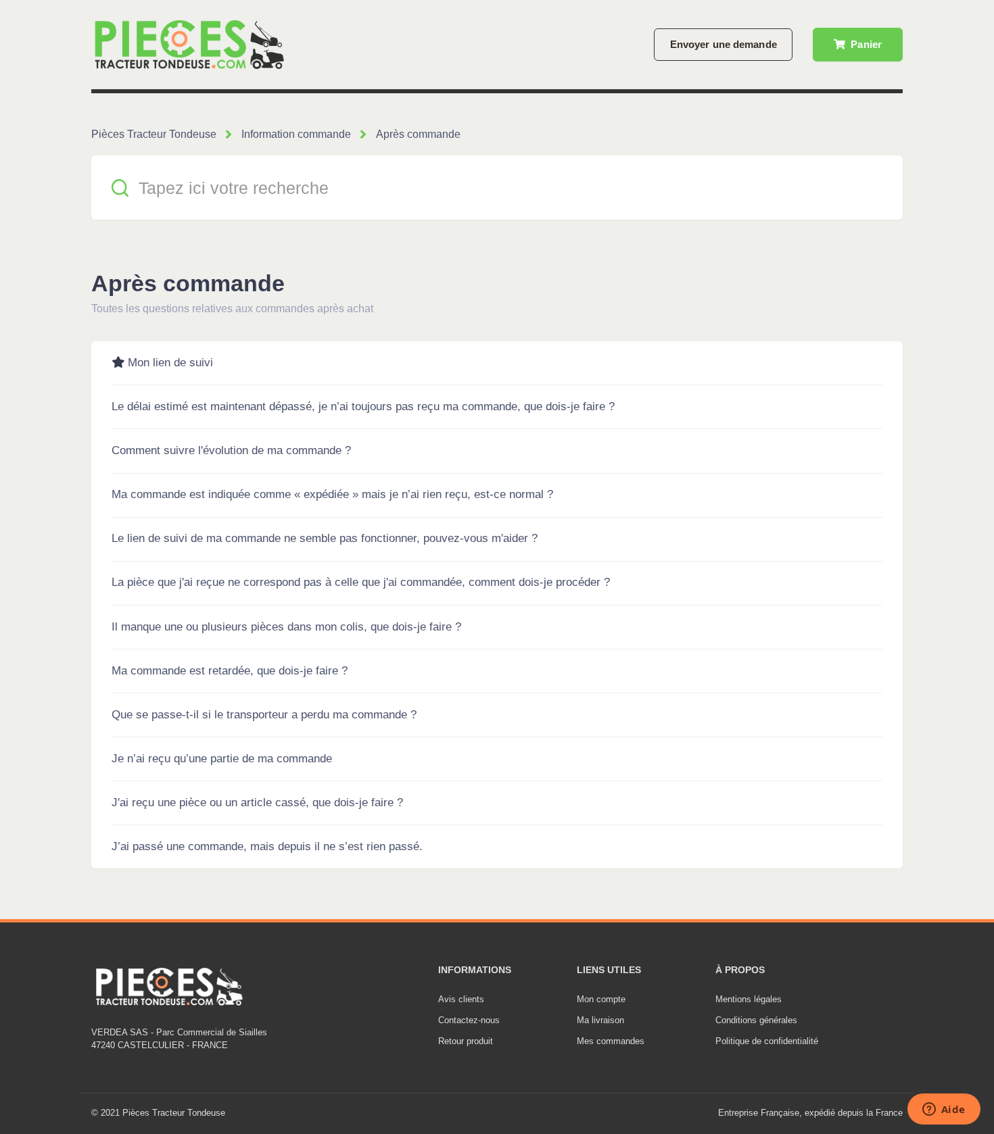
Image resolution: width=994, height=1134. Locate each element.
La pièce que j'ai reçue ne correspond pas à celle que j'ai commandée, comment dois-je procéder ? (361, 582)
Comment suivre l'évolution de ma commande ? (231, 450)
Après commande (418, 134)
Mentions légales (748, 999)
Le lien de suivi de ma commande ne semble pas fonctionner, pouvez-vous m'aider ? (325, 538)
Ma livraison (600, 1020)
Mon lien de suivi (170, 362)
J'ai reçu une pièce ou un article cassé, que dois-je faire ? (257, 802)
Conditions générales (756, 1020)
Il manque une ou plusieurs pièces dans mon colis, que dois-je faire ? (286, 626)
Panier (865, 44)
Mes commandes (610, 1041)
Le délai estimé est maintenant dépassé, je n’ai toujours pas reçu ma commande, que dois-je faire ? (363, 406)
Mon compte (601, 999)
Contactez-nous (469, 1020)
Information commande (296, 134)
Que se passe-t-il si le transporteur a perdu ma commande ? (264, 714)
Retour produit (465, 1041)
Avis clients (461, 999)
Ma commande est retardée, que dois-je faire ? (230, 670)
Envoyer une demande (723, 44)
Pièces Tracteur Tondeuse (153, 134)
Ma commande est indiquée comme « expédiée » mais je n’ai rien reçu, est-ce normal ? (332, 494)
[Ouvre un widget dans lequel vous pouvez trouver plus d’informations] (943, 1110)
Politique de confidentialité (766, 1041)
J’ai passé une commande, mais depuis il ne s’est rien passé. (267, 846)
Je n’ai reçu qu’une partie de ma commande (222, 758)
